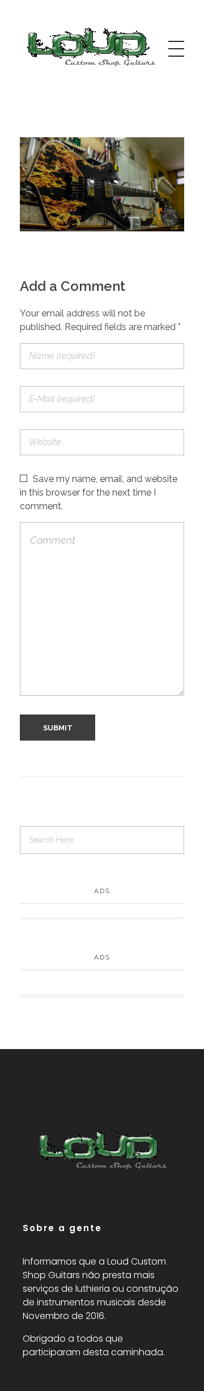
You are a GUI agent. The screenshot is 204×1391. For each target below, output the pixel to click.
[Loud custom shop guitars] (91, 47)
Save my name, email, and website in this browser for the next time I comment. (98, 492)
